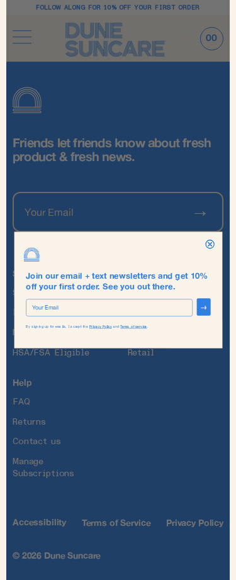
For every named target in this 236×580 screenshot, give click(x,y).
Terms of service (133, 327)
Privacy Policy (100, 327)
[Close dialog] (209, 244)
